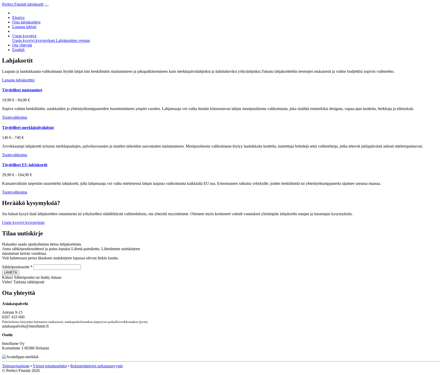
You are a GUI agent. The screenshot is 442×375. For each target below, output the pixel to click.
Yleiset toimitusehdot (50, 366)
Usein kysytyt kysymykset (34, 40)
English (18, 49)
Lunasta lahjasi (24, 27)
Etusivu (18, 17)
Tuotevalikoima (14, 117)
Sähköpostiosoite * (17, 267)
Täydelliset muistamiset (22, 90)
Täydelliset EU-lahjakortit (24, 165)
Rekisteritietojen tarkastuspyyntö (96, 366)
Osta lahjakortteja (26, 22)
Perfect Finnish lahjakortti (22, 4)
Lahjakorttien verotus (73, 40)
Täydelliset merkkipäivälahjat (28, 127)
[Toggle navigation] (47, 5)
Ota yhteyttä (22, 45)
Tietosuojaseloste (15, 366)
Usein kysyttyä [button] (24, 36)
